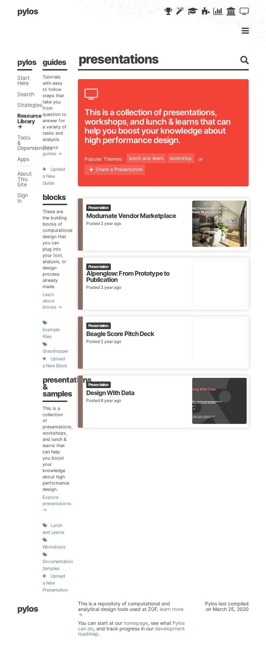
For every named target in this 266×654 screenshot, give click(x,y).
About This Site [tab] (24, 179)
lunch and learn (146, 158)
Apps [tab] (23, 159)
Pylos (27, 11)
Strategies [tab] (29, 105)
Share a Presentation (119, 169)
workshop (181, 158)
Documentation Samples (58, 565)
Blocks (54, 197)
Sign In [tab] (22, 198)
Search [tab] (25, 94)
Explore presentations (55, 500)
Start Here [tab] (23, 80)
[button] (168, 11)
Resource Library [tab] (29, 118)
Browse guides (50, 150)
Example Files (51, 333)
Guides (54, 62)
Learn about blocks (49, 301)
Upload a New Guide (54, 176)
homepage (136, 623)
